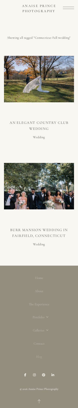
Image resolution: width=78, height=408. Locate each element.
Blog (39, 357)
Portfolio (39, 317)
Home (39, 278)
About (39, 291)
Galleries (39, 330)
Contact (39, 343)
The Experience (39, 304)
